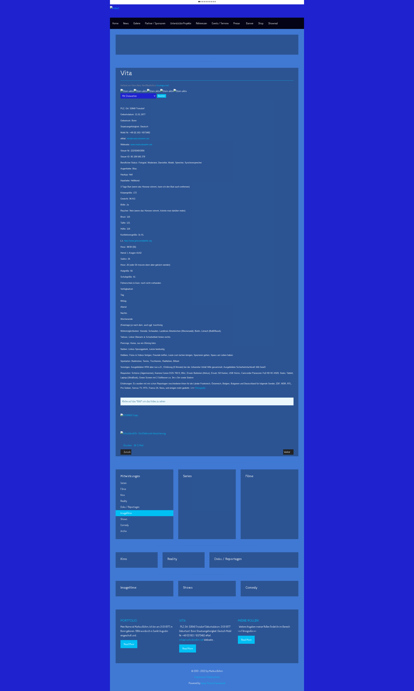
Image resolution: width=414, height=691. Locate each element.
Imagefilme (126, 513)
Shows (123, 519)
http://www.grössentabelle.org (138, 241)
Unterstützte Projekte (180, 23)
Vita (182, 621)
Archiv (123, 531)
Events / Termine (220, 23)
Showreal (273, 23)
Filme (123, 489)
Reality (123, 501)
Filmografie (200, 388)
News (126, 23)
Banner (249, 23)
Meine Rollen (248, 621)
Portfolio (128, 621)
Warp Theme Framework (213, 683)
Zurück (127, 452)
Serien (123, 483)
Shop (260, 23)
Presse (236, 23)
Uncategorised (162, 85)
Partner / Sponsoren (155, 23)
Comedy (124, 525)
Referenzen (201, 23)
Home (115, 23)
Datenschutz (213, 677)
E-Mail (140, 445)
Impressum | (201, 677)
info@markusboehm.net (138, 138)
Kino (122, 495)
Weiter (287, 452)
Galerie (136, 23)
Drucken (127, 445)
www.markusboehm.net (141, 144)
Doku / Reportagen (129, 507)
